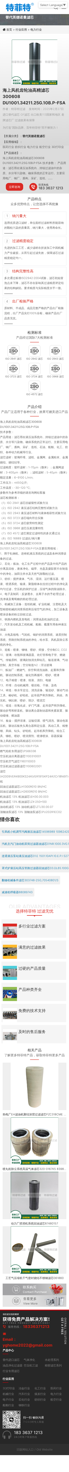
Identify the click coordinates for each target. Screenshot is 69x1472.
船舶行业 (8, 1405)
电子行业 (8, 1399)
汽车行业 (24, 1394)
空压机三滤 (31, 1365)
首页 (9, 29)
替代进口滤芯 (11, 1360)
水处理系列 (52, 1360)
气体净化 (29, 1360)
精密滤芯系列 (53, 1365)
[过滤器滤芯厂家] (19, 6)
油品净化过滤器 (12, 1365)
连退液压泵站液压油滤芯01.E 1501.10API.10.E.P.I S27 (35, 856)
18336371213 (36, 1326)
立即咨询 (14, 187)
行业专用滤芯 (11, 1371)
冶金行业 (24, 1388)
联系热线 (43, 184)
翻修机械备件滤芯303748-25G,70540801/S (30, 880)
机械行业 (8, 1394)
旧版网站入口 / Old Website (35, 1449)
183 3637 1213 (51, 188)
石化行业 (24, 1399)
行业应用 (21, 29)
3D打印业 (9, 1388)
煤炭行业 (40, 1394)
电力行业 (36, 29)
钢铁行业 (24, 1405)
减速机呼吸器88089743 (17, 892)
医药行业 (56, 1388)
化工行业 (40, 1388)
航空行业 (56, 1399)
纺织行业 (40, 1399)
